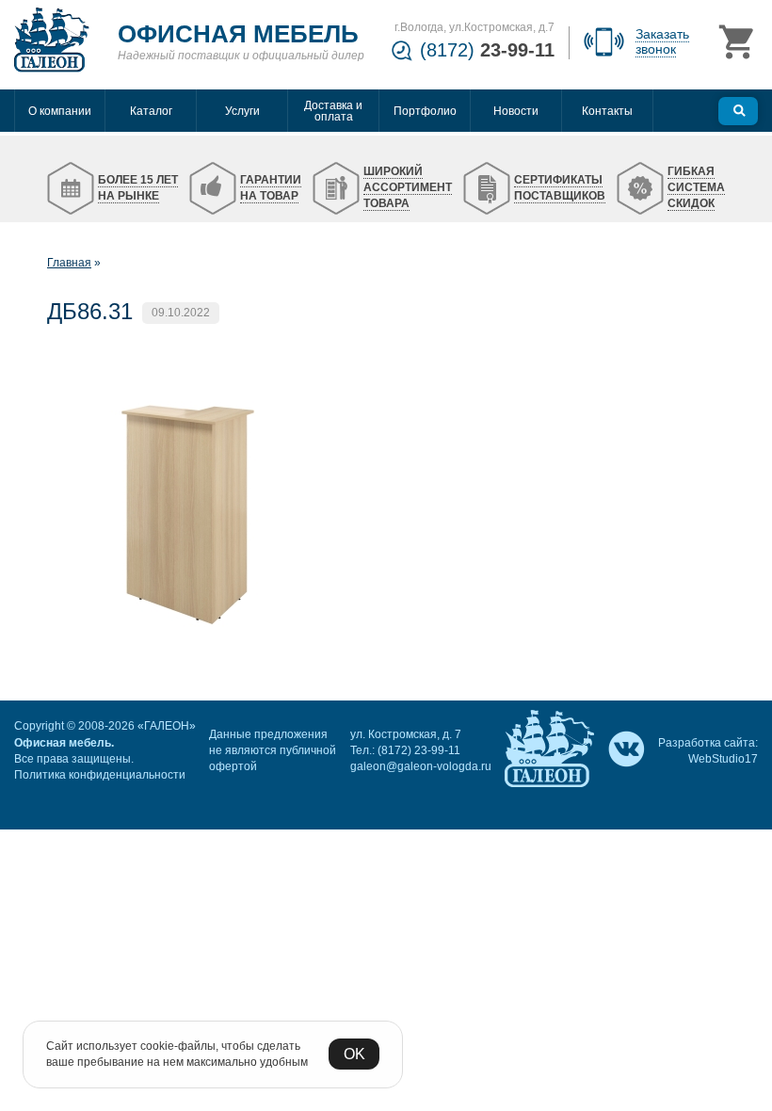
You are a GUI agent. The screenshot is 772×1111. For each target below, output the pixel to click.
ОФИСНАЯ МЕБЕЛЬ (238, 34)
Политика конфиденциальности (99, 774)
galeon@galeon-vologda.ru (420, 766)
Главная (69, 262)
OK (354, 1054)
